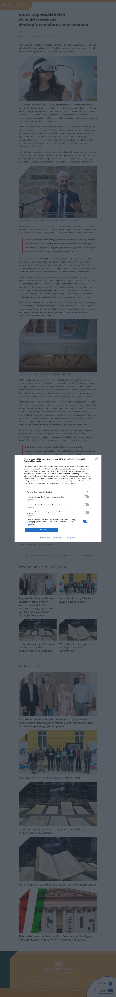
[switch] (86, 496)
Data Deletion (45, 538)
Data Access (58, 538)
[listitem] (58, 492)
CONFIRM (41, 530)
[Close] (97, 459)
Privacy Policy (71, 538)
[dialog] (58, 498)
